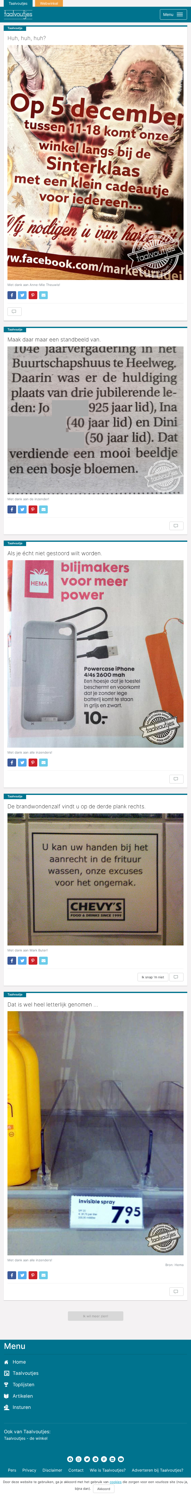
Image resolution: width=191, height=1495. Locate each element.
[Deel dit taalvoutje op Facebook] (11, 295)
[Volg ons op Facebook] (70, 1459)
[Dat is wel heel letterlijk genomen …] (95, 1133)
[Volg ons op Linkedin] (112, 1459)
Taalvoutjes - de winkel (26, 1438)
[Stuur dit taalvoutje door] (43, 295)
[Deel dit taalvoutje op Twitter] (22, 295)
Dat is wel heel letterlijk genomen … (52, 1004)
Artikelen (23, 1396)
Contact (76, 1470)
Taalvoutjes (18, 3)
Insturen (22, 1407)
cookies (116, 1482)
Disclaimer (52, 1470)
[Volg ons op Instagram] (79, 1459)
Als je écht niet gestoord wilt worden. (54, 553)
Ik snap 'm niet (153, 977)
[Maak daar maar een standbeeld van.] (95, 420)
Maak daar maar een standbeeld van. (54, 339)
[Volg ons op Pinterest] (104, 1459)
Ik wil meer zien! (95, 1316)
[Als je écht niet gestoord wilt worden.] (95, 654)
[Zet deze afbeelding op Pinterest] (33, 295)
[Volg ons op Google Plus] (95, 1459)
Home (19, 1362)
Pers (12, 1470)
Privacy (29, 1470)
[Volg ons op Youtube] (121, 1459)
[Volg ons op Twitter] (87, 1459)
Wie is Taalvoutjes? (108, 1470)
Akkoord (103, 1489)
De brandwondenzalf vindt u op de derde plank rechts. (76, 806)
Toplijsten (23, 1384)
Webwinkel (49, 3)
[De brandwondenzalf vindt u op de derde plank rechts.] (95, 879)
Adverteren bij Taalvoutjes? (157, 1470)
